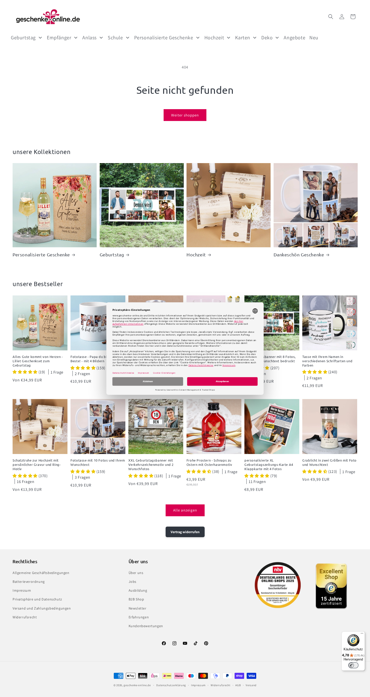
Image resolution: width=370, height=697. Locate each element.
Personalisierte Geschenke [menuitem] (163, 37)
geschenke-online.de (137, 685)
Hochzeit (196, 254)
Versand (251, 685)
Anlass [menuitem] (89, 37)
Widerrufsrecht (25, 617)
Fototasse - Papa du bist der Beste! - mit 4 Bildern (93, 359)
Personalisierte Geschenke (41, 254)
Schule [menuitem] (115, 37)
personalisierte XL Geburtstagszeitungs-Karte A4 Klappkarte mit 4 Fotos (268, 464)
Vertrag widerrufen (185, 532)
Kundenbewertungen (146, 626)
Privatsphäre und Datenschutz (37, 599)
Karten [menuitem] (242, 37)
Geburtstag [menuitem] (23, 37)
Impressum (22, 590)
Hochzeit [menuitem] (214, 37)
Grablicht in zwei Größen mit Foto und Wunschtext (329, 462)
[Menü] (362, 634)
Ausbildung (138, 590)
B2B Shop (136, 599)
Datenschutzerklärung (171, 685)
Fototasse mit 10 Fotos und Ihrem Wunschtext (97, 462)
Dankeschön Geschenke (299, 254)
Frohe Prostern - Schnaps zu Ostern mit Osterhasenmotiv (209, 462)
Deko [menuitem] (267, 37)
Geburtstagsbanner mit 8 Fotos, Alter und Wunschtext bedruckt (270, 359)
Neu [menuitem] (313, 37)
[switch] (353, 665)
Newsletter (137, 608)
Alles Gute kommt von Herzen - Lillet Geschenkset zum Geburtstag (38, 361)
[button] (330, 16)
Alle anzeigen (185, 510)
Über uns (136, 572)
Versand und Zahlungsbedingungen (42, 608)
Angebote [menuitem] (294, 37)
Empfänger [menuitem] (59, 37)
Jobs (132, 581)
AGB (238, 685)
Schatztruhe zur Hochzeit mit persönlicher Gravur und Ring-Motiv (37, 464)
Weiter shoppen (185, 115)
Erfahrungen (139, 617)
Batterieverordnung (29, 581)
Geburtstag (112, 254)
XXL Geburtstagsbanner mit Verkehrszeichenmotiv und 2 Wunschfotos (151, 464)
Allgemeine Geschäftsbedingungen (41, 572)
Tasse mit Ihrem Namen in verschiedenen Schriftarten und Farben (327, 361)
